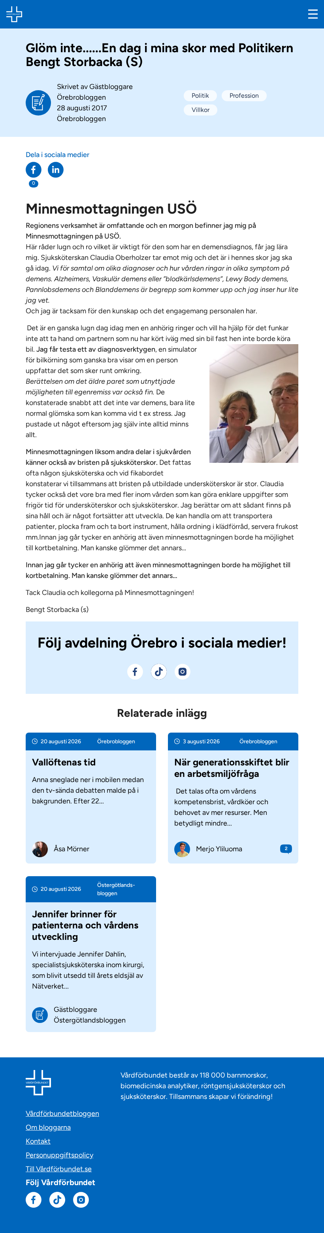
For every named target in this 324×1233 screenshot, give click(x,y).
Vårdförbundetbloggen (62, 1113)
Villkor (200, 110)
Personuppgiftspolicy (59, 1155)
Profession (244, 95)
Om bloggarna (48, 1127)
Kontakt (38, 1141)
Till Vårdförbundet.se (59, 1169)
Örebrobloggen (81, 118)
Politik (200, 95)
